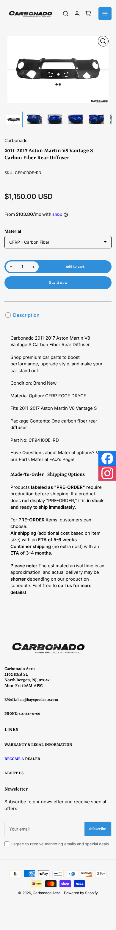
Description (26, 315)
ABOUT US (13, 773)
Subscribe (97, 829)
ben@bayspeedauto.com (38, 700)
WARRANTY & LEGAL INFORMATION (38, 745)
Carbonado (16, 140)
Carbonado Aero (46, 893)
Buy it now (58, 283)
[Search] (65, 13)
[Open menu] (105, 13)
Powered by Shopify (81, 893)
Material (12, 231)
